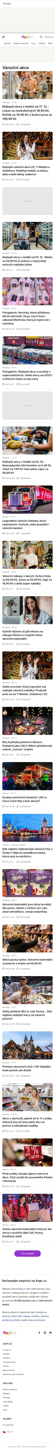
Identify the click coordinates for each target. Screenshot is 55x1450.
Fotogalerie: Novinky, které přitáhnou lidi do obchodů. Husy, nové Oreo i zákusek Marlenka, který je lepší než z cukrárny (27, 301)
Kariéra (6, 1366)
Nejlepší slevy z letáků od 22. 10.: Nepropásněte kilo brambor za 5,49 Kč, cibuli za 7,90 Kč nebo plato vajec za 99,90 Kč (27, 450)
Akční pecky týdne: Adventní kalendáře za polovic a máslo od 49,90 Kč (27, 945)
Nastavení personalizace (13, 1374)
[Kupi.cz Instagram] (45, 1333)
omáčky (35, 1316)
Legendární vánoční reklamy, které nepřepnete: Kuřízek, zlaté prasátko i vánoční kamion (27, 508)
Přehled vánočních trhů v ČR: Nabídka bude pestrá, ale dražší (27, 1052)
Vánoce (5, 517)
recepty (39, 1312)
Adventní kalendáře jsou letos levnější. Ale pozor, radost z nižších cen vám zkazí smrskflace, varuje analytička (27, 891)
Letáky (6, 1406)
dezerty (6, 1316)
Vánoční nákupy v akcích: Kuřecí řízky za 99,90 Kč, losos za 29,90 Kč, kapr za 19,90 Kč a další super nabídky (27, 563)
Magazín (6, 1393)
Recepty (7, 3)
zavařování (39, 1320)
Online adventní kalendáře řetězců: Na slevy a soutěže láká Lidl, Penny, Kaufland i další (27, 1216)
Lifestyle (5, 163)
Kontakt (6, 1354)
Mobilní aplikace (10, 1389)
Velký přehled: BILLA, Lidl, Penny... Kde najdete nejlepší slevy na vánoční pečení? (27, 998)
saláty (24, 1320)
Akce (5, 1410)
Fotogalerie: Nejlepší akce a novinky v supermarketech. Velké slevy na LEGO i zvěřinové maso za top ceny (27, 358)
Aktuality (6, 102)
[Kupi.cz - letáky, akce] (27, 37)
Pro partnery (8, 1425)
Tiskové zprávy (9, 1362)
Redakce (7, 1358)
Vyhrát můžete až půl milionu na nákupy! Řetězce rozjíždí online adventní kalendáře (27, 618)
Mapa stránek (9, 1370)
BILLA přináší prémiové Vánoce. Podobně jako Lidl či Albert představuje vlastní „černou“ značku (27, 729)
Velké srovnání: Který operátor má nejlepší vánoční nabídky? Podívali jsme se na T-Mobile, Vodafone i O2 (27, 674)
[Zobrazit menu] (3, 36)
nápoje (26, 1316)
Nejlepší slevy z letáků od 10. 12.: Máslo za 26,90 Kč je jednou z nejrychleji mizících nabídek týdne (27, 244)
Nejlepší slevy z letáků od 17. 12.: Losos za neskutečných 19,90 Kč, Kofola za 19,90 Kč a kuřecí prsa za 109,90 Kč (27, 96)
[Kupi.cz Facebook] (39, 1333)
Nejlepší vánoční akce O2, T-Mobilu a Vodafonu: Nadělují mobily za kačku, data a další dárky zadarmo (27, 154)
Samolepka (8, 1402)
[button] (27, 1253)
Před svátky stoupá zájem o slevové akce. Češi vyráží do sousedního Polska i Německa (27, 1160)
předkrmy (7, 1320)
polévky (45, 1316)
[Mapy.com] (50, 1333)
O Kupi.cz (7, 1350)
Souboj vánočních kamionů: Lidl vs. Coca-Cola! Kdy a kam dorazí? (27, 782)
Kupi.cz (41, 1280)
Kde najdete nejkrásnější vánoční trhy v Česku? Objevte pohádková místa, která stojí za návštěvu (27, 836)
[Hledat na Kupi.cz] (41, 37)
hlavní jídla (16, 1316)
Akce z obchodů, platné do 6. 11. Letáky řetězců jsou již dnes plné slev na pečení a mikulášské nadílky (27, 1105)
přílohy (16, 1320)
